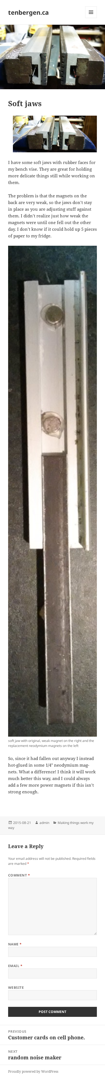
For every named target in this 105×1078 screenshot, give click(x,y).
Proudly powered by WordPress (33, 1071)
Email (15, 965)
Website (16, 987)
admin (44, 822)
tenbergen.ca (28, 12)
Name (15, 944)
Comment (19, 875)
